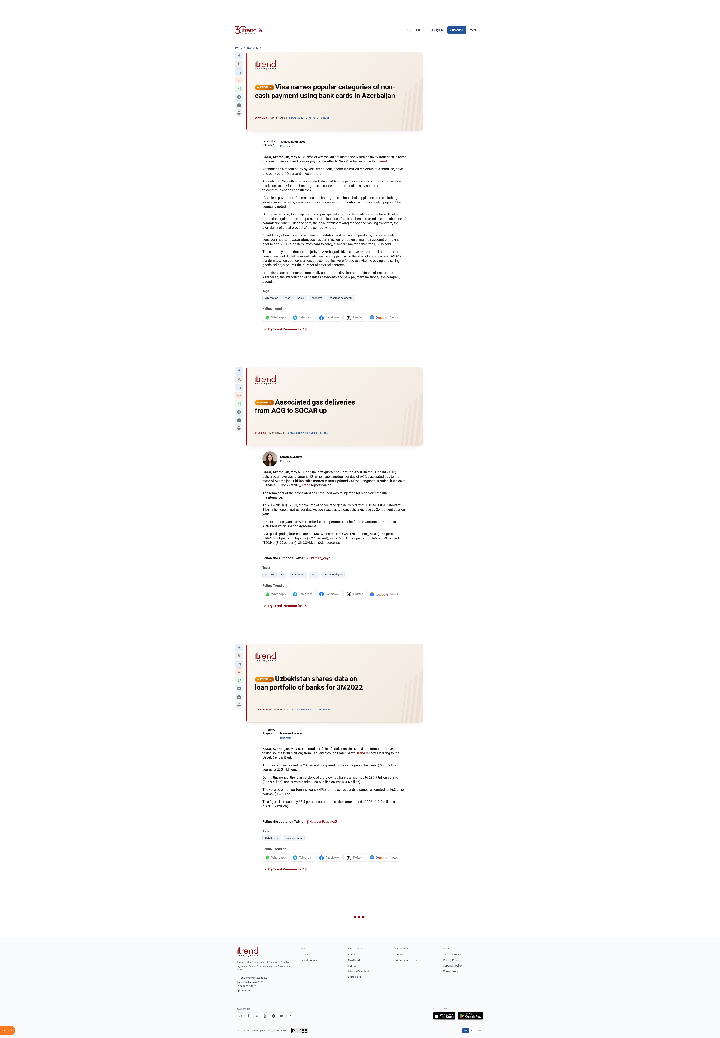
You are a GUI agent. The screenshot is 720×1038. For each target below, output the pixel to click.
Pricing (399, 954)
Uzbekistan (272, 838)
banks (300, 297)
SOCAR (269, 574)
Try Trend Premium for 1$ (287, 329)
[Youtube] (265, 1015)
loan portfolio (294, 838)
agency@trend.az (246, 990)
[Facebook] (248, 1015)
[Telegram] (273, 1015)
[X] (257, 1015)
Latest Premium (310, 960)
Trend (382, 161)
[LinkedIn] (281, 1015)
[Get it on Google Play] (470, 1016)
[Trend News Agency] (247, 952)
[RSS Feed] (289, 1015)
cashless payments (341, 297)
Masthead (354, 960)
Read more (285, 146)
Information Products (408, 960)
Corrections (355, 976)
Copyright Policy (452, 965)
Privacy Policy (451, 960)
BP (282, 574)
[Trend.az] (249, 30)
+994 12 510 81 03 (246, 986)
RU (479, 1030)
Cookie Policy (450, 971)
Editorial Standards (359, 971)
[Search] (409, 30)
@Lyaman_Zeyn (318, 558)
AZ (472, 1030)
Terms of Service (452, 954)
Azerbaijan (271, 297)
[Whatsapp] (240, 1015)
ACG (314, 574)
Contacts (353, 965)
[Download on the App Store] (444, 1016)
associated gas (333, 574)
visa (287, 297)
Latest (304, 954)
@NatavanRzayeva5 (321, 822)
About (351, 954)
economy (317, 297)
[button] (239, 55)
